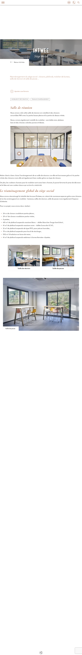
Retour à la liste (19, 62)
